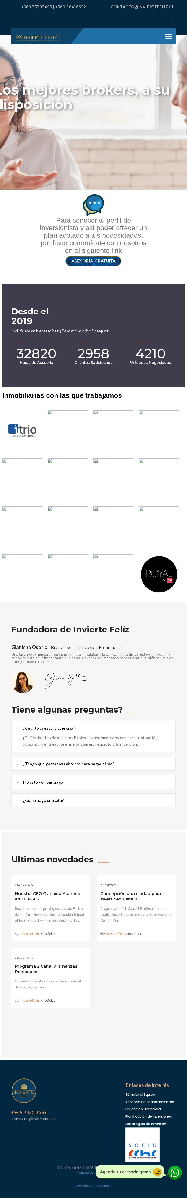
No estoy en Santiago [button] (40, 782)
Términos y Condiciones (93, 1185)
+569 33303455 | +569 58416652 (53, 7)
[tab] (93, 728)
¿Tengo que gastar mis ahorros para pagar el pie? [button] (65, 764)
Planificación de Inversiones (148, 1116)
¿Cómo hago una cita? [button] (40, 800)
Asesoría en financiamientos (149, 1101)
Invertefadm (30, 934)
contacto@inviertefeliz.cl (142, 7)
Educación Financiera (143, 1109)
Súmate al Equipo (140, 1094)
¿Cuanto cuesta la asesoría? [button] (46, 728)
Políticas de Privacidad (94, 1173)
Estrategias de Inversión (145, 1123)
